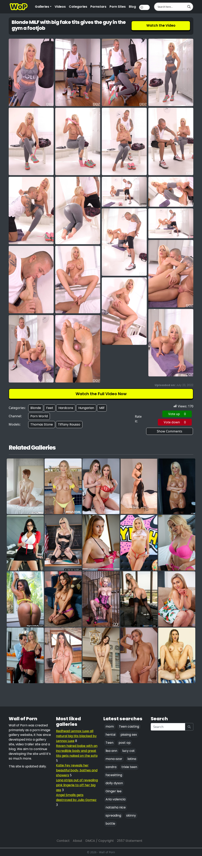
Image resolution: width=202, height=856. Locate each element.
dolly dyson (114, 783)
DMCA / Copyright (99, 840)
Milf (102, 408)
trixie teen (129, 767)
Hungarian (86, 408)
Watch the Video (160, 25)
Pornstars (98, 6)
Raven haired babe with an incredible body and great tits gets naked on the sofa (76, 751)
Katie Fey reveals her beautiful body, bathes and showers (76, 770)
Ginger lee (114, 791)
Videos (60, 6)
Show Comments (169, 431)
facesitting (114, 775)
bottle (110, 823)
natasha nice (116, 807)
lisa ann (111, 750)
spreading (113, 815)
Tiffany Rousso (69, 424)
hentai (110, 734)
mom (110, 726)
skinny (131, 815)
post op (125, 742)
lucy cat (128, 750)
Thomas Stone (41, 424)
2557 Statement (129, 840)
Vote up (177, 414)
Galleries (42, 6)
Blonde (35, 408)
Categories (78, 6)
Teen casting (129, 726)
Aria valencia (115, 799)
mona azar (114, 759)
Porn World (39, 416)
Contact (63, 840)
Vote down (175, 422)
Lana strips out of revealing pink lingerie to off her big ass (77, 785)
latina (131, 759)
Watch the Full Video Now (101, 394)
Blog (132, 6)
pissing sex (129, 734)
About (77, 840)
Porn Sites (117, 6)
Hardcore (65, 408)
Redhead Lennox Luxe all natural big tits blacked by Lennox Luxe (76, 736)
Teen (109, 742)
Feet (49, 408)
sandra (111, 767)
